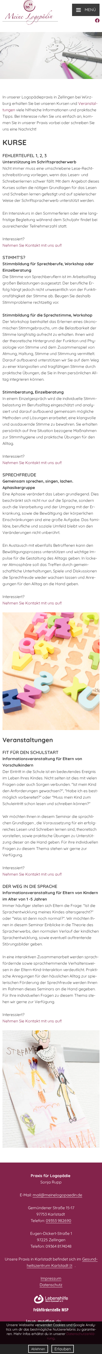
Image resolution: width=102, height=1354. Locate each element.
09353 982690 (58, 1220)
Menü (86, 10)
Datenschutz (51, 1284)
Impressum (51, 1278)
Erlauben (62, 1348)
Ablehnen (38, 1349)
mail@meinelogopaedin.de (57, 1194)
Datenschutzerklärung (71, 1336)
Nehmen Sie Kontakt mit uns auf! (32, 245)
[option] (51, 55)
